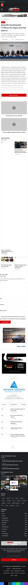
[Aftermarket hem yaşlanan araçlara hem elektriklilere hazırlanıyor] (21, 145)
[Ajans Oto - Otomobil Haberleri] (14, 9)
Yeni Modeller (5, 535)
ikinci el (3, 500)
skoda (23, 503)
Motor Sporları (5, 520)
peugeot (3, 503)
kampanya (9, 500)
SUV (3, 505)
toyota (7, 505)
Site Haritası (22, 573)
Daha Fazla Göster (13, 95)
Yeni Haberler (5, 533)
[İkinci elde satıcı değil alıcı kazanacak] (7, 260)
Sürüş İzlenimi (5, 526)
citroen (3, 498)
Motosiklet (4, 522)
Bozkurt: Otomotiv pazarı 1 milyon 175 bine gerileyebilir (21, 266)
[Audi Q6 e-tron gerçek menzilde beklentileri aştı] (23, 483)
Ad (1, 298)
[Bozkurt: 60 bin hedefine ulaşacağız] (5, 423)
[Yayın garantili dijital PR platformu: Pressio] (14, 483)
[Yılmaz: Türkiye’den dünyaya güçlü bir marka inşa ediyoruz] (7, 195)
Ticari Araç (4, 529)
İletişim (15, 575)
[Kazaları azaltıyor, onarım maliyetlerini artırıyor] (23, 477)
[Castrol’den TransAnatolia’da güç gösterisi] (5, 483)
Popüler (4, 404)
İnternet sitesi (3, 310)
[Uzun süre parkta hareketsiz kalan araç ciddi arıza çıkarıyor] (5, 436)
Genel (8, 19)
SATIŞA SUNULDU (16, 503)
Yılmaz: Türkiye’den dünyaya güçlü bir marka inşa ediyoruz (7, 251)
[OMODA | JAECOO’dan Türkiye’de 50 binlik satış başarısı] (5, 488)
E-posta (2, 304)
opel (14, 500)
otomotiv (24, 500)
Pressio (3, 524)
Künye (12, 575)
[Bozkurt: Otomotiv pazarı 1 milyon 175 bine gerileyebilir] (21, 260)
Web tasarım (18, 568)
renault (8, 503)
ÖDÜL (18, 505)
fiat (12, 498)
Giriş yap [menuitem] (3, 1)
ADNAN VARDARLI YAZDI (16, 428)
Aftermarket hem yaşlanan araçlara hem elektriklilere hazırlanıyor (21, 151)
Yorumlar (23, 404)
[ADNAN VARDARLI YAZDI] (5, 430)
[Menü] (2, 10)
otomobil (18, 500)
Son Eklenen (14, 404)
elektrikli (8, 498)
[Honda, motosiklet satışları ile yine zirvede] (5, 411)
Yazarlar (4, 531)
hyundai (21, 498)
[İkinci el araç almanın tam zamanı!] (5, 417)
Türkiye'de (12, 505)
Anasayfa (4, 19)
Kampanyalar (5, 518)
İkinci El (3, 515)
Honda (16, 498)
